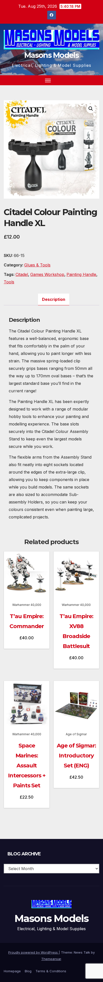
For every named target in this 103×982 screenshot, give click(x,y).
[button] (86, 80)
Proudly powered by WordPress (33, 952)
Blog (28, 971)
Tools (9, 281)
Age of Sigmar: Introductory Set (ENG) (76, 755)
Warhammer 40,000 (26, 605)
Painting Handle (81, 274)
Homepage (12, 971)
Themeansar (51, 959)
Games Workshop (47, 274)
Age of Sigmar (76, 734)
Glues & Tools (37, 264)
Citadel (22, 274)
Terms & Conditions (51, 971)
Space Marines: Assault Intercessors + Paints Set (27, 765)
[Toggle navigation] (48, 80)
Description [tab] (53, 299)
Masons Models (51, 55)
